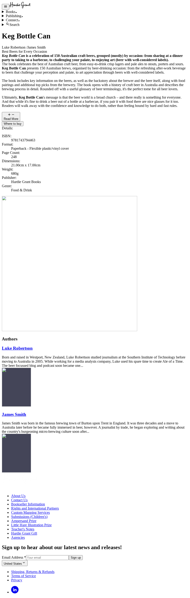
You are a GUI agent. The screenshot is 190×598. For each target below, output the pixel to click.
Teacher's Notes (22, 529)
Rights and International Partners (35, 508)
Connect (12, 20)
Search (14, 25)
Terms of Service (23, 576)
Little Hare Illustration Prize (31, 525)
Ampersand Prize (23, 521)
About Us (18, 496)
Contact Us (19, 500)
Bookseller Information (28, 504)
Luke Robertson (17, 348)
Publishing (13, 16)
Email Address (14, 557)
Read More (11, 119)
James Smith (14, 414)
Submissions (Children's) (29, 517)
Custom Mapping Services (30, 512)
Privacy (16, 580)
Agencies (18, 537)
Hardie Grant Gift (24, 533)
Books (10, 12)
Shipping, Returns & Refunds (32, 572)
